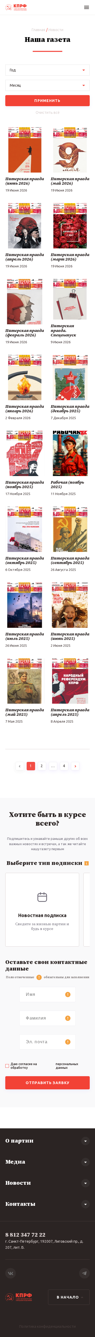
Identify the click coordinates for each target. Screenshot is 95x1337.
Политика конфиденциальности (47, 1326)
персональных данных (67, 1065)
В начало (68, 1297)
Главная (38, 30)
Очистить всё (48, 112)
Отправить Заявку (47, 1083)
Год (13, 70)
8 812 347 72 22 (25, 1234)
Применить (47, 101)
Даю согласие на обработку (44, 1065)
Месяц (15, 85)
